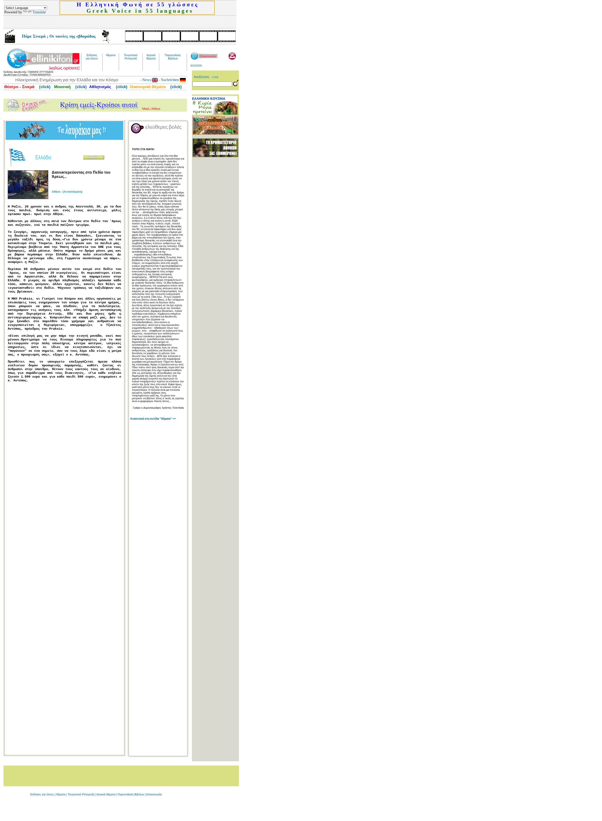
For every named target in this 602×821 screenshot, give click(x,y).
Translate (39, 12)
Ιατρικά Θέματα (105, 794)
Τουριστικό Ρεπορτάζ (81, 794)
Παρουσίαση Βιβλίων (131, 794)
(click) (44, 87)
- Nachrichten (169, 80)
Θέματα (61, 794)
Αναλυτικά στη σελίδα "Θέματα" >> (153, 418)
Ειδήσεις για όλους (42, 794)
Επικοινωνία (154, 794)
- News (146, 80)
